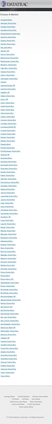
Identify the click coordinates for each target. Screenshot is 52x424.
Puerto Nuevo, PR (7, 279)
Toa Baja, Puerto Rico (8, 345)
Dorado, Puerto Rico (8, 137)
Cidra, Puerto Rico (7, 113)
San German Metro (7, 310)
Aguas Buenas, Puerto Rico (10, 34)
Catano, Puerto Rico (8, 96)
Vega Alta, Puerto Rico (9, 355)
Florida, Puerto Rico (8, 148)
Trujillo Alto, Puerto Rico (9, 348)
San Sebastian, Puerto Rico (10, 324)
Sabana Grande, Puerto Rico (11, 300)
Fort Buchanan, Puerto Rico (10, 151)
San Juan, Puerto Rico (8, 317)
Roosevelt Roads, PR (8, 296)
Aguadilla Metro (6, 20)
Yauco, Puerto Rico (7, 372)
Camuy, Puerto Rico (8, 75)
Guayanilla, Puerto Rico (9, 165)
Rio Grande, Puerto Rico (9, 289)
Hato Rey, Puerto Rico (8, 179)
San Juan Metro (6, 47)
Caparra (3, 82)
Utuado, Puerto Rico (8, 352)
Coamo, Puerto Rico (8, 117)
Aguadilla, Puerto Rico (8, 30)
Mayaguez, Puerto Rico (9, 238)
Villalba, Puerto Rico (8, 366)
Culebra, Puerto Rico (8, 134)
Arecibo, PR (5, 51)
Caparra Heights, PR (8, 85)
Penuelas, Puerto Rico (8, 269)
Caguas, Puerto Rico (8, 72)
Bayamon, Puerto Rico (8, 65)
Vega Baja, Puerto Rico (9, 359)
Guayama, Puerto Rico (8, 162)
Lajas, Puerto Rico (7, 203)
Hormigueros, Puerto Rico (10, 182)
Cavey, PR (4, 99)
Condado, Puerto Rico (8, 123)
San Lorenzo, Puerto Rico (10, 321)
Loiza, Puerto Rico (7, 220)
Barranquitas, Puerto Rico (10, 61)
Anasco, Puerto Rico (8, 40)
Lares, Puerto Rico (7, 206)
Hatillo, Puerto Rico (7, 175)
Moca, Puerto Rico (7, 248)
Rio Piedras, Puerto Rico (9, 293)
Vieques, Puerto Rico (8, 362)
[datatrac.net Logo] (18, 4)
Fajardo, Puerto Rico (8, 141)
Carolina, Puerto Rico (8, 89)
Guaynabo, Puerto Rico (9, 168)
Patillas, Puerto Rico (8, 265)
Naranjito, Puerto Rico (8, 258)
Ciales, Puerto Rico (7, 110)
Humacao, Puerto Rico (9, 186)
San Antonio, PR (6, 307)
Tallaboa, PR (5, 338)
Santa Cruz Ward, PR (8, 328)
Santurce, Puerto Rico (8, 334)
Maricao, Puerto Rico (8, 231)
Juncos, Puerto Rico (8, 200)
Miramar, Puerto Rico (8, 245)
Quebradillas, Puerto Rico (10, 283)
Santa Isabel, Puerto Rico (9, 331)
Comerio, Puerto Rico (8, 120)
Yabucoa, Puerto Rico (8, 369)
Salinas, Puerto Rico (8, 303)
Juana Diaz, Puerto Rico (9, 196)
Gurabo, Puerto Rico (8, 172)
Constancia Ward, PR (8, 127)
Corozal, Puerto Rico (8, 130)
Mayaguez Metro (7, 241)
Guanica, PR (5, 155)
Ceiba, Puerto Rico (7, 106)
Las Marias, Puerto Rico (9, 210)
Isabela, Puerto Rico (8, 189)
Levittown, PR (5, 217)
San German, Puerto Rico (10, 314)
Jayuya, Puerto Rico (8, 193)
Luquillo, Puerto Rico (8, 224)
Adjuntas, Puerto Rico (8, 23)
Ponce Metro (5, 276)
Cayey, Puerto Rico (7, 103)
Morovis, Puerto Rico (8, 251)
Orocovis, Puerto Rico (8, 262)
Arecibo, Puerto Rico (8, 44)
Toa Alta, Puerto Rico (8, 341)
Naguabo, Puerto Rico (8, 255)
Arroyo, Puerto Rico (8, 54)
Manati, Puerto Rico (8, 227)
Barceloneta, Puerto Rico (9, 58)
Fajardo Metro (6, 144)
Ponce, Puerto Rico (7, 272)
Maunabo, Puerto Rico (8, 234)
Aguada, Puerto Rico (8, 27)
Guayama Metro (6, 158)
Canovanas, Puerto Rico (9, 79)
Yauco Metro (5, 376)
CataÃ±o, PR (5, 92)
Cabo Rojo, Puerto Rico (9, 68)
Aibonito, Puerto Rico (8, 37)
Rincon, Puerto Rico (8, 286)
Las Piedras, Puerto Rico (9, 213)
